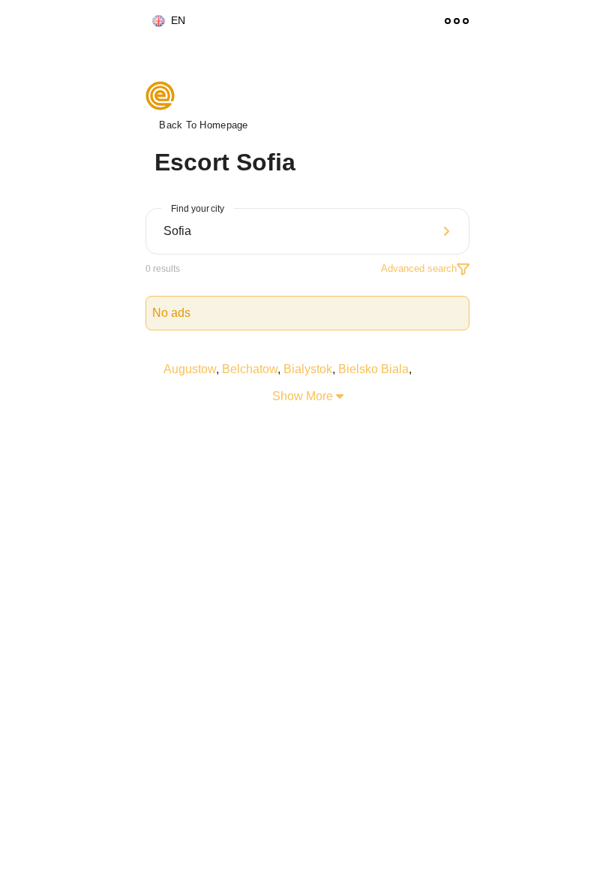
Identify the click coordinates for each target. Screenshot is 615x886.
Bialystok (308, 369)
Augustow (190, 369)
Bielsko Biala (373, 369)
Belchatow (250, 369)
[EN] (152, 21)
